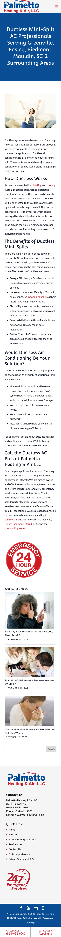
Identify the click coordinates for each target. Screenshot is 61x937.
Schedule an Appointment (22, 839)
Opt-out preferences (20, 854)
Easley (8, 523)
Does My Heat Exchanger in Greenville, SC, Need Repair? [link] (29, 633)
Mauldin (29, 523)
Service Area (15, 844)
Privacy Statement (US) (21, 858)
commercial (11, 519)
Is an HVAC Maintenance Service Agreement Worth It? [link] (30, 682)
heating (37, 185)
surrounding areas (15, 528)
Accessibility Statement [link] (41, 918)
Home (11, 829)
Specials (12, 834)
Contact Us (14, 849)
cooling (51, 185)
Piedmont (18, 523)
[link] (15, 932)
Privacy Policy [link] (22, 918)
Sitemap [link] (30, 922)
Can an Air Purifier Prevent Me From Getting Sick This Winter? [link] (30, 731)
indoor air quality (37, 296)
